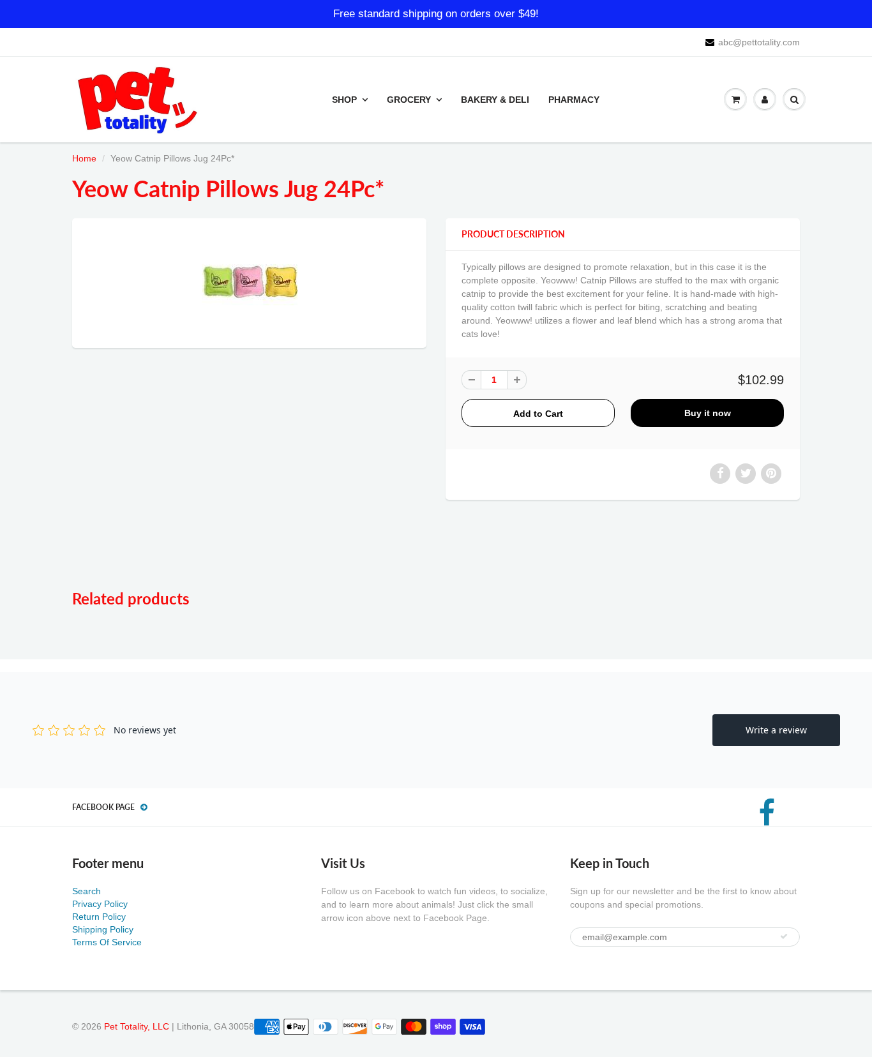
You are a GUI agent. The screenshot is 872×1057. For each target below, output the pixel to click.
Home (84, 158)
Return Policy (99, 916)
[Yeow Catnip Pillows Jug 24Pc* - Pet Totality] (249, 281)
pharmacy (573, 99)
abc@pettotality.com (759, 42)
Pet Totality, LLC (136, 1026)
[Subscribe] (783, 936)
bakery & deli (495, 99)
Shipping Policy (102, 929)
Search (86, 891)
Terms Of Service (107, 942)
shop (344, 99)
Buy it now (707, 413)
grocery (409, 99)
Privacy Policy (100, 904)
